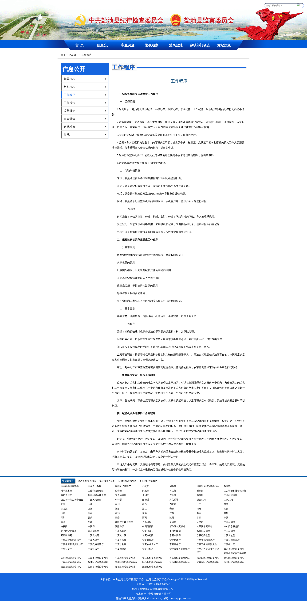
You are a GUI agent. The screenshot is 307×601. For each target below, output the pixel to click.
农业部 (172, 495)
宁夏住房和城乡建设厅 (72, 544)
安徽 (171, 508)
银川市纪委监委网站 (234, 549)
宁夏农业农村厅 (150, 544)
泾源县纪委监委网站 (152, 567)
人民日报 (146, 522)
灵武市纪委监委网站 (179, 558)
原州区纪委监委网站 (234, 562)
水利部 (145, 495)
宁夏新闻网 (120, 531)
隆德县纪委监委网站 (125, 567)
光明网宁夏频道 (68, 531)
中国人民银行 (94, 499)
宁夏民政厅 (93, 540)
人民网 (200, 522)
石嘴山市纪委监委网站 (235, 553)
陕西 (171, 517)
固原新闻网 (66, 535)
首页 (63, 54)
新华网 (172, 522)
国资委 (145, 499)
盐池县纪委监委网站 (179, 562)
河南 (90, 513)
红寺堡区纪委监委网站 (208, 562)
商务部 (200, 495)
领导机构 (85, 79)
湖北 (117, 513)
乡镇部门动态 (200, 45)
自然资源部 (66, 495)
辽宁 (199, 504)
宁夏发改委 (229, 535)
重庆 (226, 513)
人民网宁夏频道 (204, 526)
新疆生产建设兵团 (124, 522)
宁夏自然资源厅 (232, 540)
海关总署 (173, 499)
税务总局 (201, 499)
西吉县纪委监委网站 (71, 567)
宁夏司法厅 (93, 549)
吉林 (226, 504)
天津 (90, 504)
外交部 (145, 486)
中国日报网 (148, 526)
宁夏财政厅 (175, 540)
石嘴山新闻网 (203, 531)
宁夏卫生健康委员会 (207, 544)
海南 (199, 513)
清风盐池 (176, 45)
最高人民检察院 (123, 486)
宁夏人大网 (120, 535)
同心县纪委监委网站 (152, 562)
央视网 (64, 526)
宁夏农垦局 (120, 549)
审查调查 (127, 45)
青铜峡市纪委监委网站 (126, 562)
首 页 (79, 45)
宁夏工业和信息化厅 (71, 540)
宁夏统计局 (229, 544)
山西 (144, 504)
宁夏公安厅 (66, 549)
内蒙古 (172, 504)
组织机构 (85, 87)
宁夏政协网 (175, 535)
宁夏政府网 (148, 535)
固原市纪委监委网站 (98, 558)
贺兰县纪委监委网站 (152, 558)
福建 (199, 508)
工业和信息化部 (96, 491)
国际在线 (119, 526)
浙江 (144, 508)
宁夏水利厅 (120, 544)
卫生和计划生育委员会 (72, 499)
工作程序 (87, 54)
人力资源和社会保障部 (235, 491)
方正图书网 (93, 531)
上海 (90, 508)
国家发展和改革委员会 (208, 486)
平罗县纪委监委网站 (71, 562)
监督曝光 (85, 111)
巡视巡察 (151, 45)
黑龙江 (64, 508)
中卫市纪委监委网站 (125, 558)
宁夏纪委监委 (203, 535)
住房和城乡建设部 (97, 495)
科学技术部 (66, 491)
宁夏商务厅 (175, 544)
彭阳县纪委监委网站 (98, 567)
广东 (171, 513)
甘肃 (199, 517)
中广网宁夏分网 (232, 526)
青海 (63, 522)
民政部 (145, 491)
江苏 (117, 508)
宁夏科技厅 (120, 540)
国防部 (172, 486)
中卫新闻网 (229, 531)
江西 (226, 508)
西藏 (144, 517)
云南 (117, 517)
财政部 (200, 491)
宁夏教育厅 (148, 540)
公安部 (118, 491)
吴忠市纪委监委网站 (71, 558)
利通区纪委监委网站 (98, 562)
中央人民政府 (94, 486)
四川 (63, 517)
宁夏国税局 (148, 549)
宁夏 (226, 517)
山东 (63, 513)
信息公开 (103, 45)
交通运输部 (120, 495)
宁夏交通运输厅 (96, 544)
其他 (85, 135)
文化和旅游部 (230, 495)
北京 (63, 504)
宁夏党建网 (93, 535)
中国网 (91, 526)
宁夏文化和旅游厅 (206, 540)
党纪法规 (224, 45)
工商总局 (228, 499)
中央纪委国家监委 (70, 486)
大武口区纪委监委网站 (208, 558)
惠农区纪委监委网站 (234, 558)
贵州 (90, 517)
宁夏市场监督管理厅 (179, 549)
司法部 (172, 491)
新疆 (90, 522)
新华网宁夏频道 (177, 526)
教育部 (227, 486)
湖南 (144, 513)
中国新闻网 (229, 522)
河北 (117, 504)
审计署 (118, 499)
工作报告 (85, 103)
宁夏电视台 (148, 531)
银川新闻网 (175, 531)
